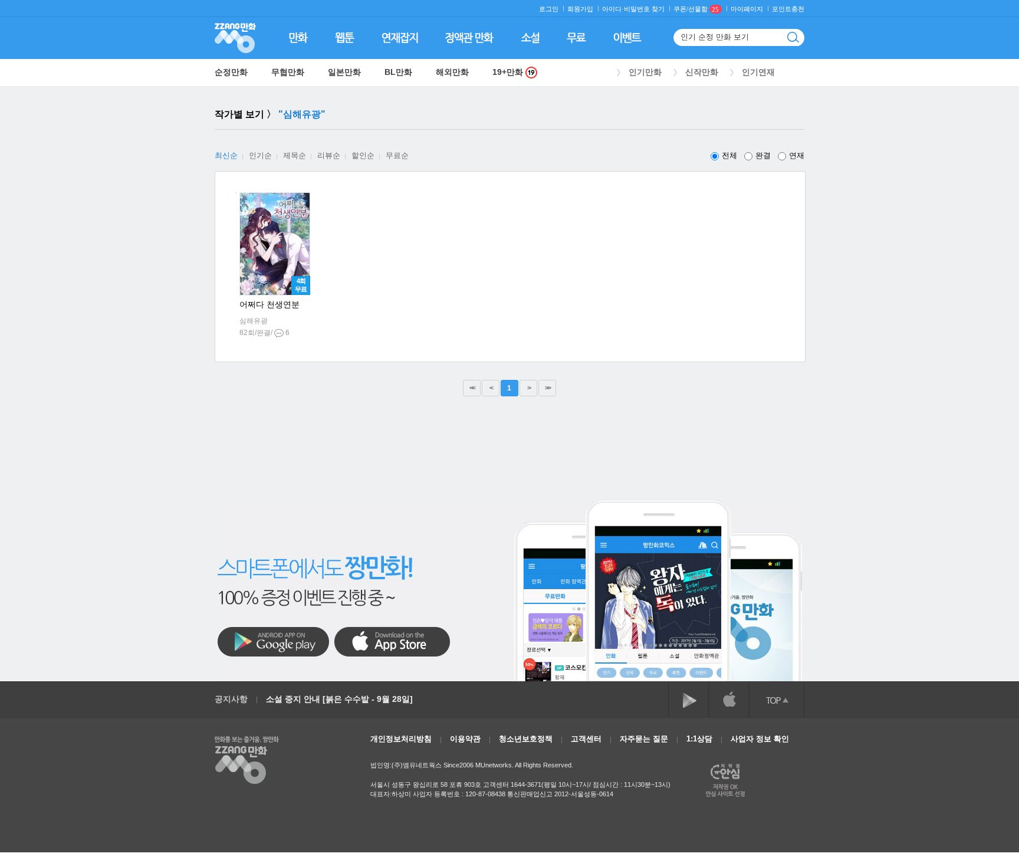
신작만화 (701, 72)
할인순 (362, 155)
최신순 (226, 155)
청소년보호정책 (526, 738)
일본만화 (344, 72)
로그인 (548, 9)
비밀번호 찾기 (644, 9)
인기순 (260, 155)
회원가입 (580, 9)
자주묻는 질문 (644, 738)
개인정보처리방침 (401, 738)
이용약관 (465, 738)
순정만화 (231, 72)
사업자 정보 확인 (760, 738)
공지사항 (231, 699)
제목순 (294, 155)
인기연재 (758, 72)
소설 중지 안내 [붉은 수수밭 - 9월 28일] (339, 699)
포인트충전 (788, 9)
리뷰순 (328, 155)
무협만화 (287, 72)
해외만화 (452, 72)
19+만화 (508, 72)
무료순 (397, 155)
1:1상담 (699, 738)
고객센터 (586, 738)
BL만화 (398, 72)
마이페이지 (747, 9)
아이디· (613, 9)
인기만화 (645, 72)
